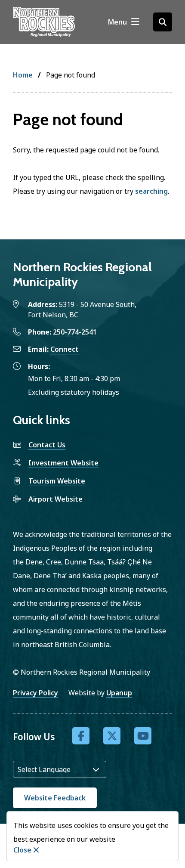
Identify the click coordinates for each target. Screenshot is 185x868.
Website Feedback (55, 798)
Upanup (119, 693)
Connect (64, 349)
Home (23, 75)
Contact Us (46, 445)
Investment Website (63, 463)
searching (151, 191)
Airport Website (55, 499)
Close (22, 850)
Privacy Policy (35, 693)
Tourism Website (56, 481)
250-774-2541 (75, 332)
